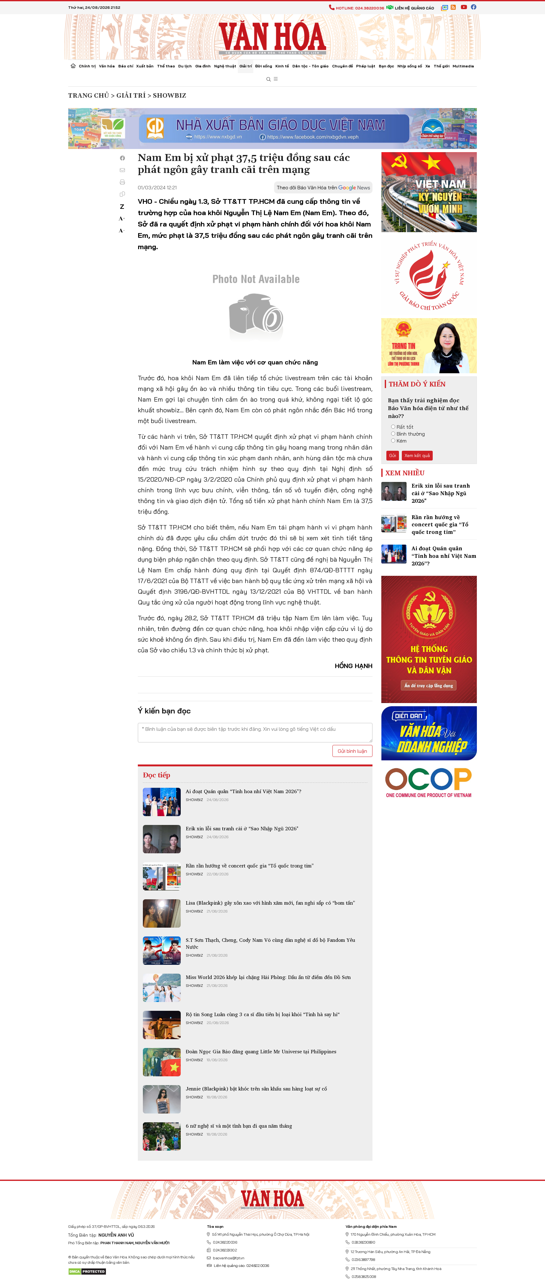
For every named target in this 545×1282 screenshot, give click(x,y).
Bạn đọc (386, 66)
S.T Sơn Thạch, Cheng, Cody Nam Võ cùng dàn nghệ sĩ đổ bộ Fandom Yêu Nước (270, 943)
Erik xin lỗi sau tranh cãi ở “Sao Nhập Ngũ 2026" (242, 828)
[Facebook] (122, 158)
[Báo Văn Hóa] (272, 1197)
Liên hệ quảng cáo (414, 8)
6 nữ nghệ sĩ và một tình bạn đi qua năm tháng (239, 1126)
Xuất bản (145, 66)
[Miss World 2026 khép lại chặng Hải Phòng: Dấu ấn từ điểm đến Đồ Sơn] (162, 988)
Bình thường (411, 434)
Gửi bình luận (352, 751)
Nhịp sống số (409, 66)
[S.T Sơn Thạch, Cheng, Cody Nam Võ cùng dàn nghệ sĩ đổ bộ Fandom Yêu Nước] (162, 950)
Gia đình (203, 66)
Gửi (392, 455)
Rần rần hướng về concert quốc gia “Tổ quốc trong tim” (250, 865)
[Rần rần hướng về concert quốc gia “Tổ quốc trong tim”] (162, 876)
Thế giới (441, 66)
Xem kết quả (417, 455)
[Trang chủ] (73, 66)
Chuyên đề (342, 66)
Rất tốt (405, 427)
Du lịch (185, 66)
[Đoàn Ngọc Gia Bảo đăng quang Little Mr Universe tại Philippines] (162, 1062)
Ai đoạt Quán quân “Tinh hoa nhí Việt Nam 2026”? (244, 791)
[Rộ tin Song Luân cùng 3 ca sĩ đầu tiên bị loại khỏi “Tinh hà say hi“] (162, 1025)
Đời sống (263, 66)
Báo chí (125, 66)
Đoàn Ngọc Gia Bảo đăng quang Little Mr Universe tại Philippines (261, 1051)
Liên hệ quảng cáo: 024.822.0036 (241, 1265)
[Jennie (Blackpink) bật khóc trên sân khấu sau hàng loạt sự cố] (162, 1099)
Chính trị (87, 66)
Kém (402, 441)
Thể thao (166, 66)
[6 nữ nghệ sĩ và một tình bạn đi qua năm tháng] (162, 1136)
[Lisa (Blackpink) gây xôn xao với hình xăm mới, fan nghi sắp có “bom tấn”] (162, 913)
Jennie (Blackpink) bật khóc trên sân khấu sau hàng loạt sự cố (256, 1089)
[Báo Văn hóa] (272, 36)
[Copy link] (122, 194)
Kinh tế (282, 66)
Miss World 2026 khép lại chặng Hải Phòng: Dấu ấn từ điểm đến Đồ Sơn (268, 977)
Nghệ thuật (225, 66)
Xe (427, 66)
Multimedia (463, 66)
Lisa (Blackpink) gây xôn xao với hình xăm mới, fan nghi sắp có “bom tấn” (270, 903)
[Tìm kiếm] (269, 79)
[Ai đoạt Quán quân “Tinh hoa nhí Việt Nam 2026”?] (162, 802)
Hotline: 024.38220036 (360, 8)
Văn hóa (107, 66)
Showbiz (194, 800)
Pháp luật (365, 66)
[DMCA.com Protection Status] (87, 1271)
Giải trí (245, 66)
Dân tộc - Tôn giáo (310, 66)
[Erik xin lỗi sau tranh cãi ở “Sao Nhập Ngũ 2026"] (162, 839)
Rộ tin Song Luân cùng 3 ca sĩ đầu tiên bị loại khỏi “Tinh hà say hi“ (263, 1014)
